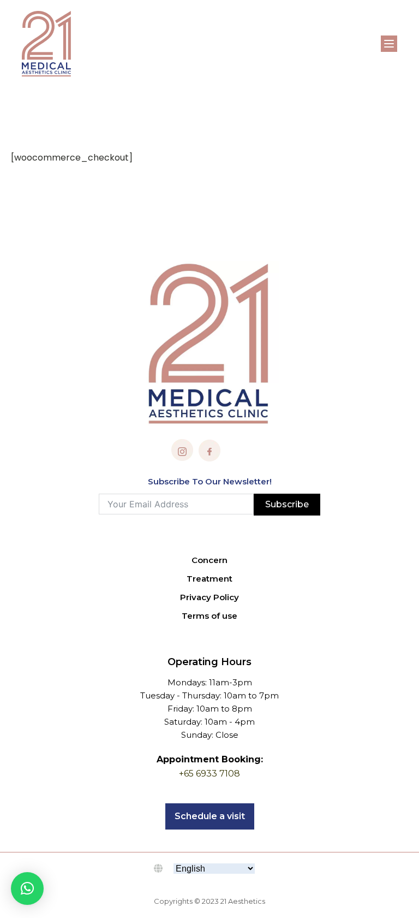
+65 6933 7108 (209, 773)
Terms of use (209, 616)
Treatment (209, 578)
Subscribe (287, 504)
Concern (209, 560)
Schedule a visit (210, 816)
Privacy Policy (209, 597)
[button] (27, 888)
